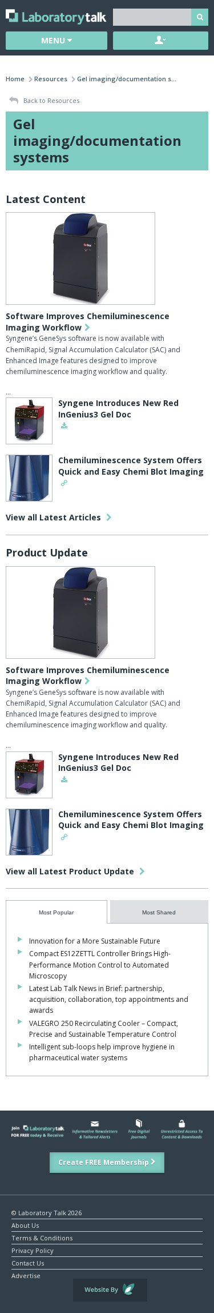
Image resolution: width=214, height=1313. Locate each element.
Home (15, 78)
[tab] (56, 912)
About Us (25, 1224)
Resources (50, 78)
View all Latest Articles (54, 517)
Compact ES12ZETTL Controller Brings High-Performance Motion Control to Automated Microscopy (100, 964)
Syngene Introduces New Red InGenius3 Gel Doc (118, 408)
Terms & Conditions (41, 1237)
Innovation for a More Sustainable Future (94, 941)
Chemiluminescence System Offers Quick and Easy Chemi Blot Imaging (131, 466)
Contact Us (27, 1262)
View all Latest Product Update (71, 871)
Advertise (26, 1275)
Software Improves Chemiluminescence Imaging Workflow (87, 322)
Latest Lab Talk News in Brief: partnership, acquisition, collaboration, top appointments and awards (108, 999)
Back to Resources (50, 100)
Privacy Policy (32, 1250)
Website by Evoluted (110, 1290)
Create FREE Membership (104, 1162)
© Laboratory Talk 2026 (46, 1212)
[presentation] (56, 912)
